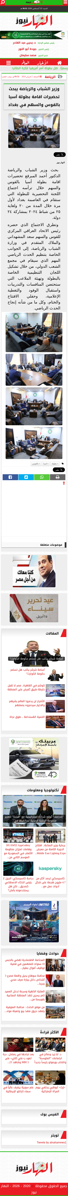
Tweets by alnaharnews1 (51, 1142)
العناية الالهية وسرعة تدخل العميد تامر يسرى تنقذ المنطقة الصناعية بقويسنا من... (25, 995)
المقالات (52, 633)
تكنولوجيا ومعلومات (43, 790)
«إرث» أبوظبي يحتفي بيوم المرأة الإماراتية (50, 1089)
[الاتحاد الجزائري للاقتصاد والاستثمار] (34, 609)
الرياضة (50, 77)
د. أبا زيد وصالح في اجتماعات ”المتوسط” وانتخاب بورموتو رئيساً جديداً (50, 1058)
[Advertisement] (41, 510)
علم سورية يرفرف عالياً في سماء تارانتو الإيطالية (18, 1089)
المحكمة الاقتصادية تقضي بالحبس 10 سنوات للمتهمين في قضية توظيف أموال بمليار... (25, 964)
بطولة (54, 463)
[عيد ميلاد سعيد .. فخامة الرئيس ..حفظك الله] (34, 572)
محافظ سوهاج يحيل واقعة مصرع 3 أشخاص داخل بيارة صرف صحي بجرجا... (25, 980)
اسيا (45, 463)
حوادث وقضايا (48, 953)
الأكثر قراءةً (49, 1032)
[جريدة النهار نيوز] (34, 759)
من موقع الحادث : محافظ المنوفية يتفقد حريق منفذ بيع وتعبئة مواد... (24, 1009)
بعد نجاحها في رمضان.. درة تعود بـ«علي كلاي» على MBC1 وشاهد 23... (18, 1058)
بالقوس (35, 463)
